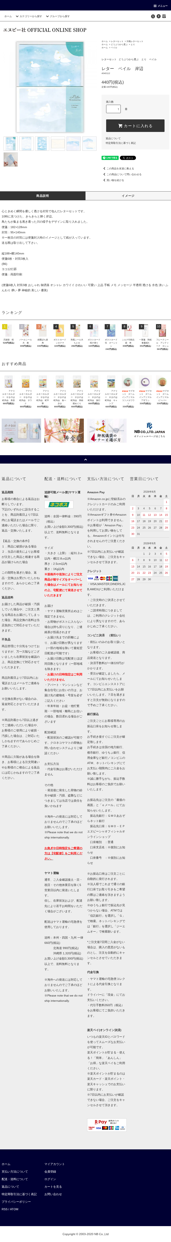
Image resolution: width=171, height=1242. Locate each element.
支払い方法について (15, 1171)
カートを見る (53, 1186)
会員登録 (50, 1171)
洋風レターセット (135, 41)
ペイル (114, 47)
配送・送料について (15, 1179)
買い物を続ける (115, 180)
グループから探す (60, 16)
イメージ (128, 195)
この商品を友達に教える (120, 168)
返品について (113, 138)
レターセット (117, 41)
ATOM (14, 1209)
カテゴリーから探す (31, 16)
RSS (5, 1209)
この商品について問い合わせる (124, 174)
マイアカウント (54, 1164)
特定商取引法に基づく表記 (121, 143)
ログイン (50, 1179)
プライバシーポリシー (16, 1201)
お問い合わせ (53, 1194)
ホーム (8, 16)
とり (133, 44)
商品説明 (42, 195)
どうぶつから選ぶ (119, 44)
